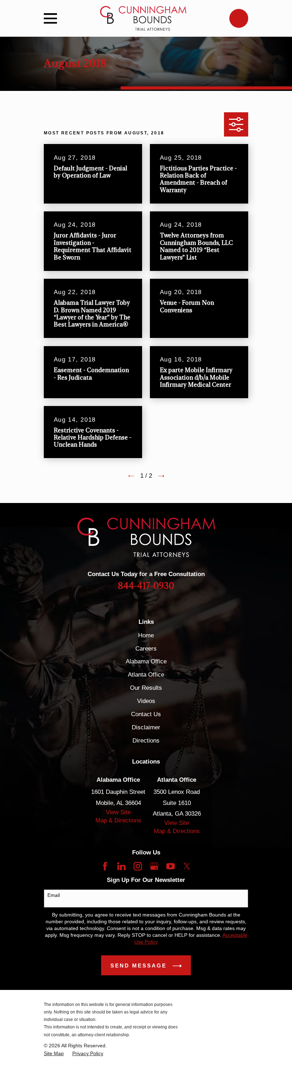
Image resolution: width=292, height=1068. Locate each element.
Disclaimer (146, 727)
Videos (146, 701)
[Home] (143, 18)
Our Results (146, 687)
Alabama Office (146, 661)
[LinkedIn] (121, 866)
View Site (118, 812)
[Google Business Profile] (154, 866)
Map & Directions (118, 820)
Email (53, 895)
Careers (146, 648)
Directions (146, 740)
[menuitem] (54, 1053)
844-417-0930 (146, 586)
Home (146, 635)
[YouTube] (170, 866)
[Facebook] (105, 866)
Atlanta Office (146, 674)
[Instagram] (138, 866)
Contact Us (146, 714)
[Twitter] (187, 866)
